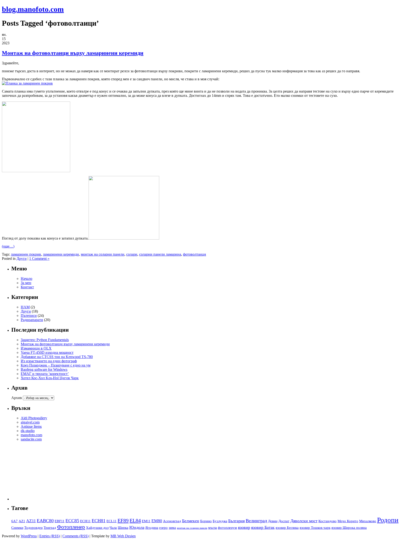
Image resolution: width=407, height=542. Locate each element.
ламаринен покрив (26, 254)
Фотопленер (71, 527)
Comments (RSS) (75, 536)
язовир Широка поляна (349, 528)
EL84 (135, 520)
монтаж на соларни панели (102, 254)
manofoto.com (31, 435)
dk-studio (28, 431)
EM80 (156, 520)
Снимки (17, 528)
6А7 (14, 521)
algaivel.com (30, 422)
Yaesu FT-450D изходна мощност (47, 352)
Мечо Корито (348, 521)
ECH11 (85, 521)
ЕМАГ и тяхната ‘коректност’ (45, 374)
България (236, 520)
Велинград (256, 520)
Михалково (367, 521)
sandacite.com (31, 439)
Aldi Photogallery (34, 418)
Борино (206, 521)
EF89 (123, 520)
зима (172, 528)
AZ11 (31, 520)
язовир (244, 527)
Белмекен (190, 520)
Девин (272, 521)
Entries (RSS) (49, 536)
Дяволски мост (303, 520)
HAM (25, 307)
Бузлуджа (220, 521)
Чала (113, 528)
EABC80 (45, 520)
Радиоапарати (32, 320)
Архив (16, 398)
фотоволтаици (194, 254)
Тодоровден (33, 528)
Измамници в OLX (36, 348)
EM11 (146, 521)
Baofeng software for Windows (44, 369)
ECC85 (72, 520)
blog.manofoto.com (33, 9)
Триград (50, 528)
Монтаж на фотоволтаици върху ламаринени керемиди (72, 53)
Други (21, 259)
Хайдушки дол (97, 528)
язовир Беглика (287, 528)
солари (131, 254)
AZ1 (22, 521)
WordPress (29, 536)
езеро (163, 528)
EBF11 (60, 521)
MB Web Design (123, 536)
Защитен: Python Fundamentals (45, 340)
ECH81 (99, 520)
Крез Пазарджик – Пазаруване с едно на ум (55, 365)
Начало (26, 279)
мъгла (212, 528)
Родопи (388, 520)
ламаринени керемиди (61, 254)
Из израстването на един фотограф (49, 361)
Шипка (123, 528)
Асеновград (172, 521)
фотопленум (227, 528)
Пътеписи (29, 316)
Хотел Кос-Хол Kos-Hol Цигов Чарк (50, 378)
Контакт (27, 287)
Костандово (327, 521)
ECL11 (111, 521)
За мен (26, 283)
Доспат (283, 521)
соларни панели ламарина (160, 254)
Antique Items (31, 426)
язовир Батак (263, 527)
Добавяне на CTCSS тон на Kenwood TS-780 (57, 357)
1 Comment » (39, 259)
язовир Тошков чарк (315, 528)
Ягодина (151, 528)
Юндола (136, 527)
